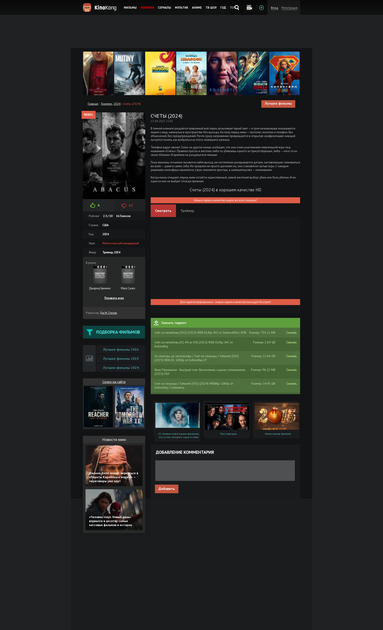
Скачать (291, 333)
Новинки (147, 8)
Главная (93, 104)
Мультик (181, 8)
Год (223, 8)
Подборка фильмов (118, 332)
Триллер (106, 104)
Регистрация (289, 8)
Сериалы (164, 8)
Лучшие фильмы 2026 (121, 349)
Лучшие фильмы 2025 (121, 358)
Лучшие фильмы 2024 (121, 367)
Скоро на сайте (114, 382)
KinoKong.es (100, 7)
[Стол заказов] (261, 7)
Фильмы (130, 8)
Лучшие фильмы (278, 103)
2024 (117, 104)
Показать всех (114, 298)
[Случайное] (249, 7)
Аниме (197, 8)
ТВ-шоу (211, 8)
